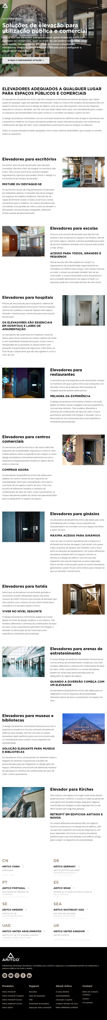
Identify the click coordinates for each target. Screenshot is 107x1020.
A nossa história (62, 992)
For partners (87, 1003)
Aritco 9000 (7, 1007)
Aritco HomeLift (9, 992)
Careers (85, 999)
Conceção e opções (64, 1000)
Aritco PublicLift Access (12, 1004)
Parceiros (33, 992)
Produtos (8, 986)
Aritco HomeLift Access (12, 1000)
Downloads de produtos (39, 1004)
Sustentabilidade (63, 996)
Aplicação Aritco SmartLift (40, 1007)
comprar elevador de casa (67, 1004)
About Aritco (64, 986)
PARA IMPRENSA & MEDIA (67, 1007)
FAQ (30, 1000)
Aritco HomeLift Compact (13, 996)
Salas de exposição (37, 996)
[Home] (5, 5)
